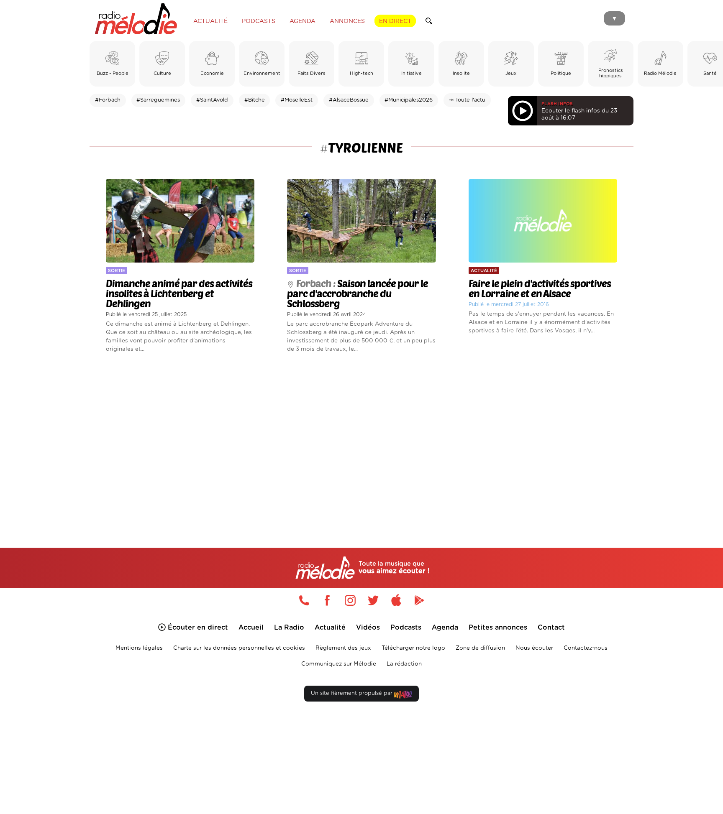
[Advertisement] (361, 440)
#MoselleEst (297, 100)
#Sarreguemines (158, 100)
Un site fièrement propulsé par (352, 693)
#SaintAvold (212, 100)
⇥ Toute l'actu (467, 100)
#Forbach (107, 100)
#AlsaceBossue (349, 100)
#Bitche (254, 100)
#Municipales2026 (409, 100)
